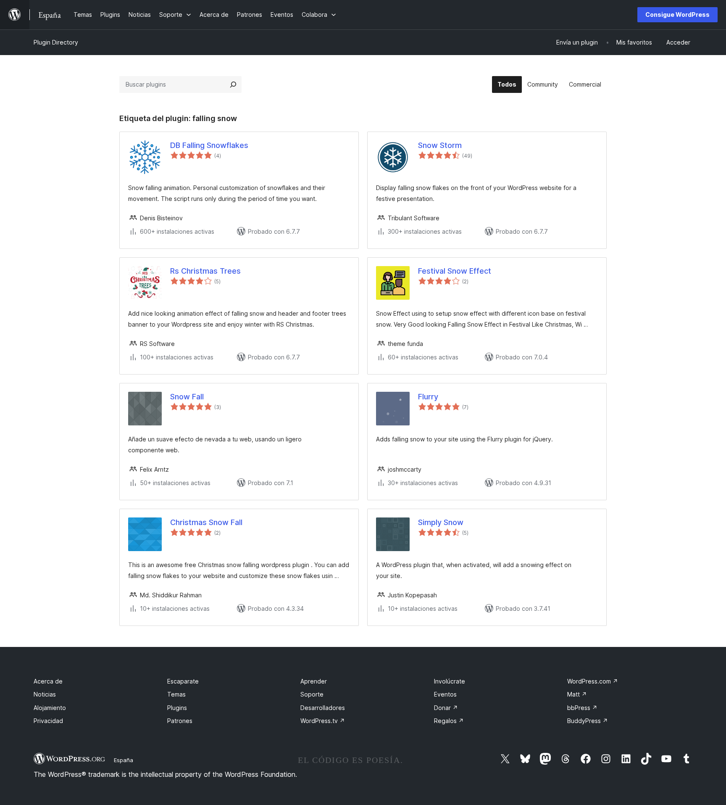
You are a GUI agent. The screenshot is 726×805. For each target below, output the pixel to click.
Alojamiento (50, 707)
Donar (446, 707)
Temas (176, 694)
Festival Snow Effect (454, 271)
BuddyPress (587, 720)
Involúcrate (449, 681)
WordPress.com (592, 681)
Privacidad (48, 720)
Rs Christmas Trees (205, 271)
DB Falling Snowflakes (209, 145)
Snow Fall (187, 396)
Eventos (445, 694)
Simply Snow (440, 522)
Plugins (177, 707)
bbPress (582, 707)
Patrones (179, 720)
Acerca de (48, 681)
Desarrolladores (322, 707)
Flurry (428, 396)
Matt (577, 694)
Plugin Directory (56, 42)
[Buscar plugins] (233, 84)
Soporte (312, 694)
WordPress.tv (322, 720)
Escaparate (183, 681)
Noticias (45, 694)
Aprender (313, 681)
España (123, 760)
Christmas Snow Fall (206, 522)
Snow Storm (440, 145)
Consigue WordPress (677, 14)
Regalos (449, 720)
